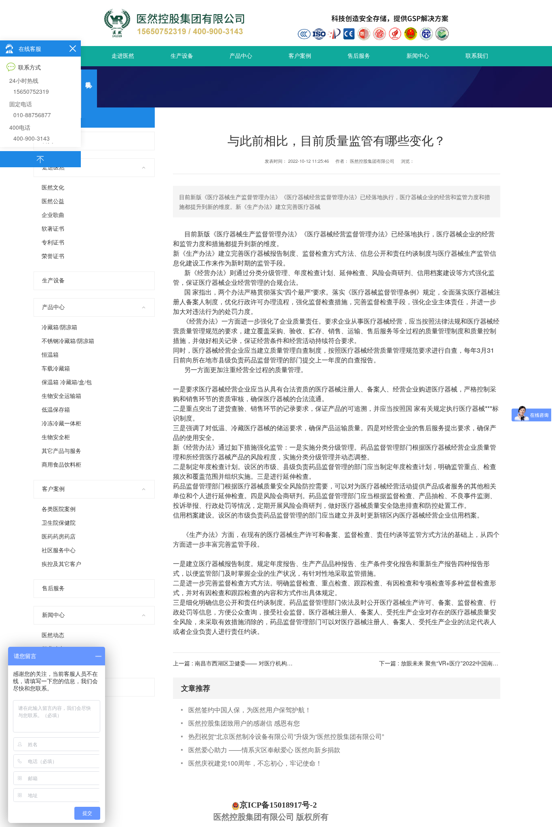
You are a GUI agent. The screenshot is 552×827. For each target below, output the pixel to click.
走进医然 (123, 56)
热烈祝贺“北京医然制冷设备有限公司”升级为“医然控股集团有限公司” (286, 736)
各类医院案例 (59, 509)
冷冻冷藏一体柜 (61, 424)
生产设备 (182, 56)
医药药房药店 (59, 537)
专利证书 (53, 243)
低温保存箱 (56, 410)
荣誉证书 (53, 256)
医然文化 (53, 188)
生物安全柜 (56, 437)
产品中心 (241, 56)
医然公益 (53, 201)
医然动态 (53, 635)
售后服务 (359, 56)
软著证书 (53, 229)
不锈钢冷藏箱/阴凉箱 (68, 341)
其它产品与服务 (61, 451)
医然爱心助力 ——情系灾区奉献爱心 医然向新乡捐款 (264, 749)
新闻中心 (418, 56)
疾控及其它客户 (61, 564)
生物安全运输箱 (61, 396)
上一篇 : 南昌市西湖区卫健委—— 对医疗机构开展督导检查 (247, 663)
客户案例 (300, 56)
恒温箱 (50, 355)
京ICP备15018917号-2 (278, 804)
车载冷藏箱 (56, 369)
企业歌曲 (53, 215)
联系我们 (477, 56)
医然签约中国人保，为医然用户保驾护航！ (249, 709)
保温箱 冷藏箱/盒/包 (67, 382)
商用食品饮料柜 (61, 465)
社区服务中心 (59, 550)
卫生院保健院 (59, 523)
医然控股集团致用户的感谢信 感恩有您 (244, 723)
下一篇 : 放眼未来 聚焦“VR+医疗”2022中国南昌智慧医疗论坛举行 (461, 663)
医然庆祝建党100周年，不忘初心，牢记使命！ (255, 763)
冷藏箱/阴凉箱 (59, 327)
